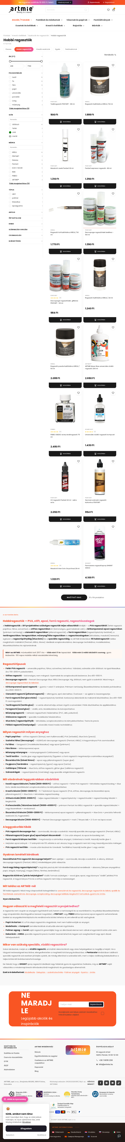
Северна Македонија (74, 1136)
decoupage (31, 894)
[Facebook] (100, 1082)
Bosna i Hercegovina (51, 1136)
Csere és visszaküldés (13, 1057)
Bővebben (26, 1122)
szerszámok (19, 894)
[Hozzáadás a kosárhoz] (65, 122)
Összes (8, 49)
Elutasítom (10, 1135)
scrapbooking (43, 894)
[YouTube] (112, 1082)
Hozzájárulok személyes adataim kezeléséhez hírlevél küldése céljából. (78, 1013)
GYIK (6, 1061)
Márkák (96, 25)
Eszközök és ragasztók (38, 35)
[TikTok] (118, 1082)
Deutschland (74, 1132)
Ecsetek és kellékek (26, 25)
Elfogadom (26, 1128)
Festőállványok (102, 20)
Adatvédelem (9, 1069)
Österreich (58, 1132)
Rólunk (38, 1052)
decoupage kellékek (59, 894)
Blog (36, 1071)
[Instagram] (106, 1082)
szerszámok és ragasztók (69, 890)
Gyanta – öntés (88, 972)
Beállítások (41, 1135)
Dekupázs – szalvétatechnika (49, 972)
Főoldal (6, 35)
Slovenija (104, 1132)
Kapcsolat (39, 1067)
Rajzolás (77, 25)
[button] (110, 54)
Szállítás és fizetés (11, 1053)
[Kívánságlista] (108, 9)
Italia (116, 1132)
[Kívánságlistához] (78, 65)
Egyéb (57, 49)
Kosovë (92, 1136)
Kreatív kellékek (54, 25)
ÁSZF (6, 1065)
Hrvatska (90, 1132)
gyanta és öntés (97, 894)
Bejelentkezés (95, 2)
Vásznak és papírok (77, 20)
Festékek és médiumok (48, 20)
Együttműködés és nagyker (46, 1056)
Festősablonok (71, 49)
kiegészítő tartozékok (79, 894)
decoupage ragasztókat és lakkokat (22, 682)
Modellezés (30, 972)
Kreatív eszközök (43, 49)
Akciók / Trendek (21, 20)
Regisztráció (109, 2)
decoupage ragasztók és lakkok (96, 890)
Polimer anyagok (71, 972)
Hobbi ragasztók (23, 49)
